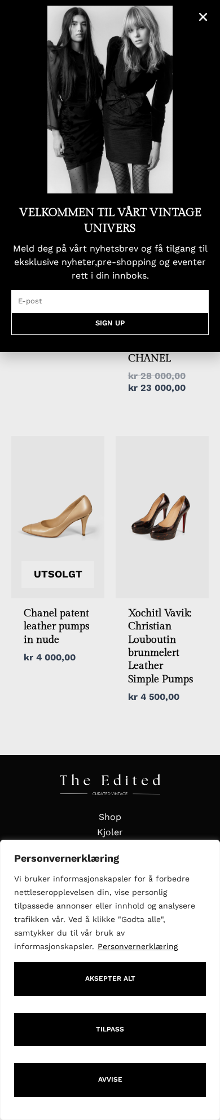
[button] (203, 17)
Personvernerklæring (138, 946)
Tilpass (110, 1029)
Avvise (110, 1079)
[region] (110, 980)
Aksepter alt (110, 978)
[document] (110, 560)
